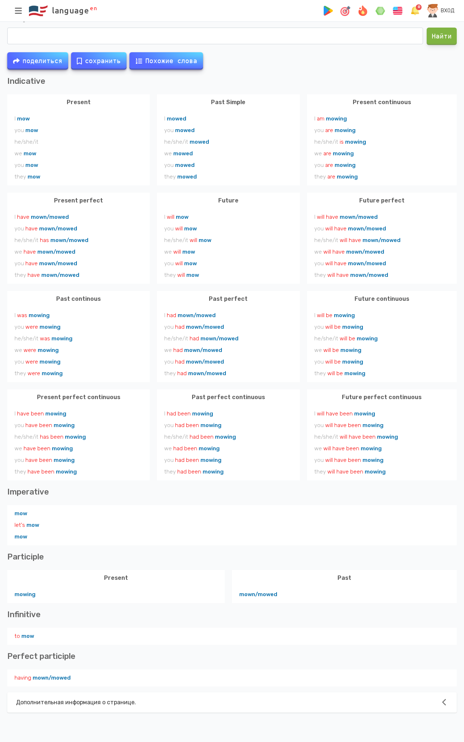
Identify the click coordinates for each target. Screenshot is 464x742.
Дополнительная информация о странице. (76, 702)
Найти (442, 36)
